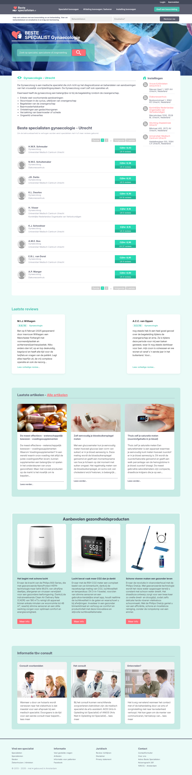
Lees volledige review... (28, 367)
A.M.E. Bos (34, 241)
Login (162, 2)
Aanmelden (173, 2)
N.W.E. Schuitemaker (39, 162)
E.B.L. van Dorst (37, 256)
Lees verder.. (26, 484)
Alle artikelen (57, 395)
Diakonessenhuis (157, 97)
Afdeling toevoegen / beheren (97, 9)
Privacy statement (103, 759)
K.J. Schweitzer (36, 226)
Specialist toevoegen (69, 9)
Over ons (142, 756)
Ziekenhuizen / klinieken (22, 762)
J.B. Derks (33, 177)
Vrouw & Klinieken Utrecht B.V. (158, 85)
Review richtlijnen (103, 753)
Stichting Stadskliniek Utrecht (160, 124)
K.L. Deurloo (35, 192)
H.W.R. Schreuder (38, 146)
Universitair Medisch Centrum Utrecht (159, 137)
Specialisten (17, 753)
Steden (15, 759)
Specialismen (17, 756)
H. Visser (33, 208)
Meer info (25, 621)
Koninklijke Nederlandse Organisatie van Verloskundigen (161, 110)
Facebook (58, 762)
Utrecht (50, 78)
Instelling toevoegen (126, 9)
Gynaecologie (33, 78)
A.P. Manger (35, 271)
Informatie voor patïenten (65, 759)
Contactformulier (145, 753)
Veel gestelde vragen (63, 753)
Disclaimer (100, 756)
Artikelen (58, 756)
